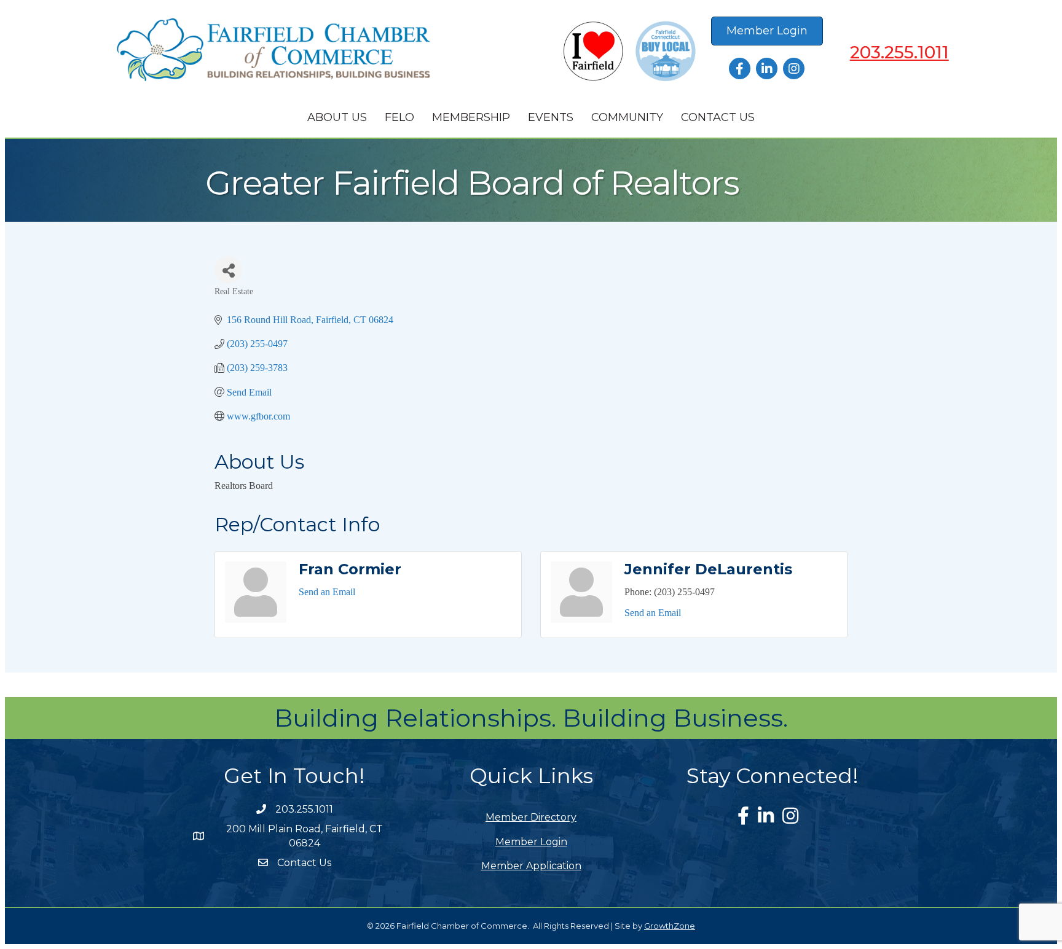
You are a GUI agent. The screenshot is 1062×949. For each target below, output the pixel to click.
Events (550, 117)
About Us (337, 117)
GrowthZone (669, 926)
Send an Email (327, 592)
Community (627, 117)
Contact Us (718, 117)
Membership (471, 117)
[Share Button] (228, 270)
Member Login (531, 842)
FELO (399, 117)
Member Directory (531, 817)
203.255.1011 (899, 52)
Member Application (531, 866)
